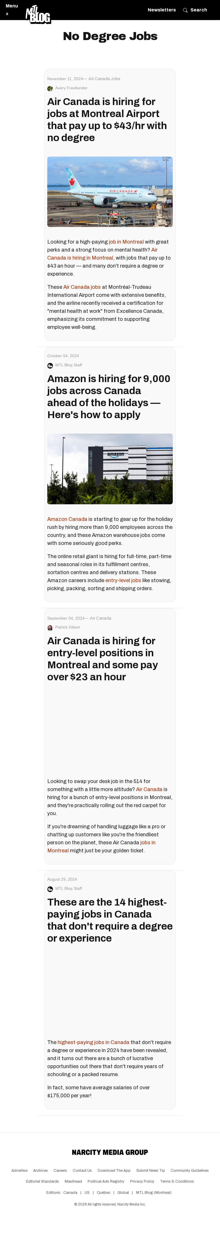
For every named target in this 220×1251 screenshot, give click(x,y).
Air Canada (149, 789)
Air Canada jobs (82, 287)
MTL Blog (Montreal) (154, 1193)
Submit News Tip (150, 1171)
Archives (40, 1171)
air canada (100, 618)
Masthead (73, 1181)
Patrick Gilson (67, 627)
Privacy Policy (142, 1181)
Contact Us (82, 1171)
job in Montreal (126, 242)
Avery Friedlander (71, 88)
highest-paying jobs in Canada (93, 1042)
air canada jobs (104, 79)
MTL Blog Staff (68, 365)
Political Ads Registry (106, 1181)
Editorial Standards (42, 1181)
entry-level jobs (123, 580)
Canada (70, 1193)
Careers (60, 1171)
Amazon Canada (67, 519)
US (87, 1193)
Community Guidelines (190, 1171)
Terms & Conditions (177, 1181)
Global (123, 1193)
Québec (103, 1193)
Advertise (19, 1171)
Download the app (114, 1171)
